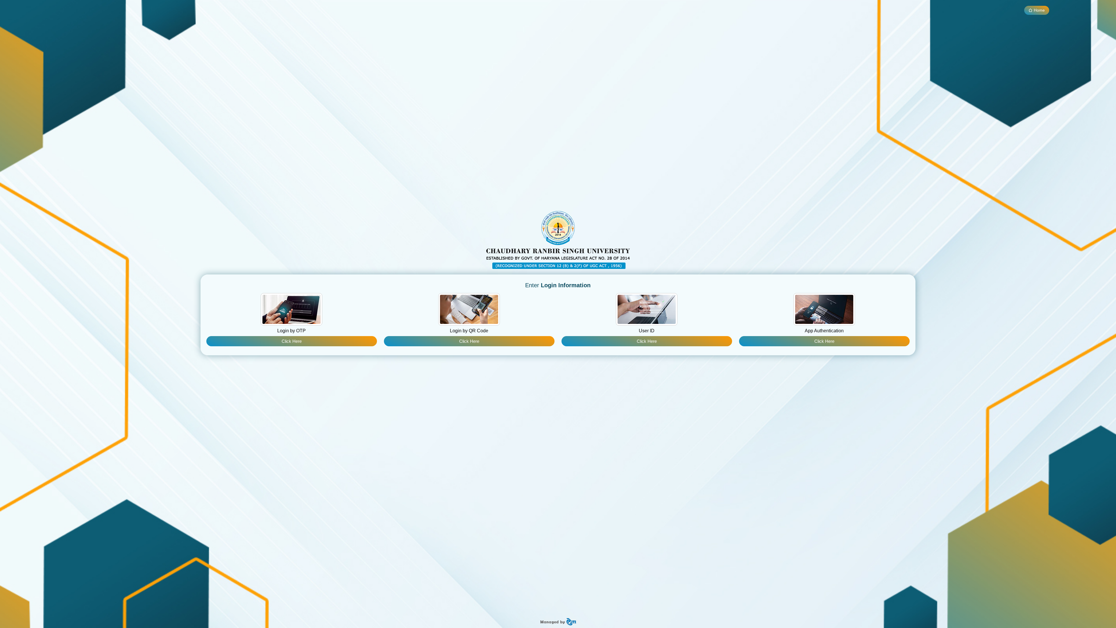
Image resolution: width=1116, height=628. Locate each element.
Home (1039, 10)
